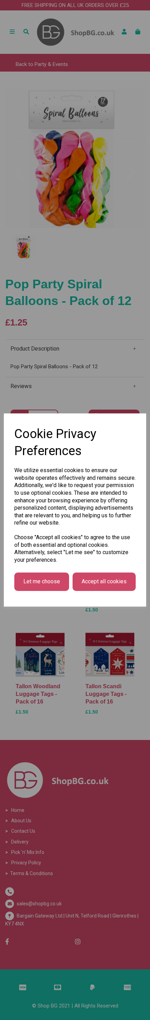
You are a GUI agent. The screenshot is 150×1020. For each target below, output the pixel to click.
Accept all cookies (104, 581)
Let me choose (41, 581)
